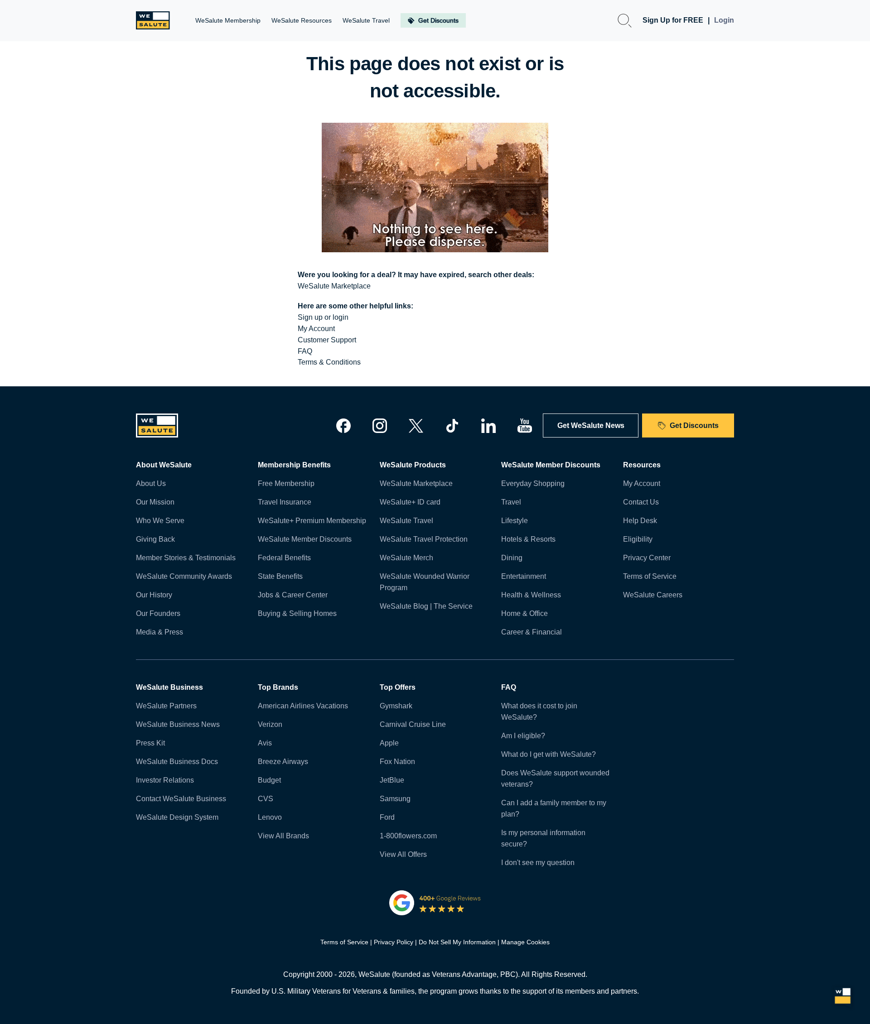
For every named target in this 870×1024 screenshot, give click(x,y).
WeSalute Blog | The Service (426, 606)
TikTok (452, 425)
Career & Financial (531, 632)
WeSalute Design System (177, 817)
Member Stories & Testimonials (186, 558)
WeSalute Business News (178, 724)
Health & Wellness (531, 595)
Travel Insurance (284, 502)
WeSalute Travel (406, 520)
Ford (387, 817)
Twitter (416, 425)
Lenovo (270, 817)
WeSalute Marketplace (334, 286)
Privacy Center (647, 558)
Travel (511, 502)
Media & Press (159, 632)
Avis (265, 743)
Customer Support (327, 340)
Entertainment (523, 576)
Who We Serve (160, 520)
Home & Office (524, 613)
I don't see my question (538, 862)
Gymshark (396, 706)
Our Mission (155, 502)
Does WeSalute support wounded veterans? (555, 778)
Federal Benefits (284, 558)
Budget (269, 780)
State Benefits (280, 576)
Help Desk (640, 520)
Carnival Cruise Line (413, 724)
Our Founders (158, 613)
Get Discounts (694, 425)
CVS (265, 799)
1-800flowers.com (408, 836)
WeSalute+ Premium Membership (312, 520)
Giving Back (155, 539)
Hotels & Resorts (528, 539)
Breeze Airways (283, 761)
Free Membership (286, 483)
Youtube (524, 425)
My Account (316, 328)
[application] (843, 997)
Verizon (270, 724)
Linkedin (488, 425)
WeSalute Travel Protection (424, 539)
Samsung (395, 799)
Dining (511, 558)
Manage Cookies (525, 942)
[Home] (153, 20)
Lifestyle (514, 520)
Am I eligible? (523, 736)
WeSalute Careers (652, 595)
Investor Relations (165, 780)
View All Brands (283, 836)
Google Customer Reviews (435, 902)
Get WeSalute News (590, 425)
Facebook (343, 425)
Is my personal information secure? (543, 838)
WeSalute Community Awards (184, 576)
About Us (151, 483)
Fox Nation (397, 761)
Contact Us (641, 502)
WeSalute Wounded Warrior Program (424, 581)
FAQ (305, 351)
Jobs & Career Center (293, 595)
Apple (389, 743)
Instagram (379, 425)
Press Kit (150, 743)
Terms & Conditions (329, 362)
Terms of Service (650, 576)
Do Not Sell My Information (457, 942)
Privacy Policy (393, 942)
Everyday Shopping (533, 483)
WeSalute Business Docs (177, 761)
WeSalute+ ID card (410, 502)
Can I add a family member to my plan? (553, 808)
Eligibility (637, 539)
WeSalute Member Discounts (305, 539)
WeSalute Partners (166, 706)
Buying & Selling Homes (297, 613)
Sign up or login (323, 317)
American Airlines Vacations (303, 706)
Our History (154, 595)
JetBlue (392, 780)
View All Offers (403, 854)
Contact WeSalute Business (181, 799)
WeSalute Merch (406, 558)
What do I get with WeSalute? (548, 754)
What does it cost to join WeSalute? (539, 711)
